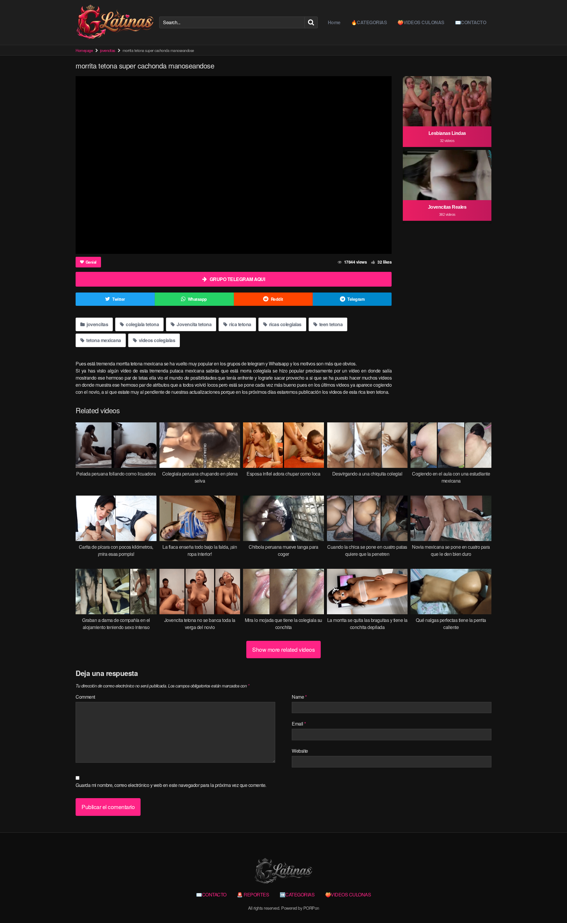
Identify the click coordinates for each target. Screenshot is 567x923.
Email (299, 723)
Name (299, 696)
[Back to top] (550, 904)
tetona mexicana (103, 340)
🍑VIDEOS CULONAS (420, 22)
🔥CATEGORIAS (369, 22)
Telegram (355, 299)
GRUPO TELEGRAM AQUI (237, 279)
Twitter (118, 299)
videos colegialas (156, 340)
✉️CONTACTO (470, 22)
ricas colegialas (285, 324)
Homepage (84, 50)
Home (334, 22)
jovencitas (107, 50)
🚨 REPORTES (253, 894)
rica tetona (239, 324)
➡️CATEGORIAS (297, 894)
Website (300, 750)
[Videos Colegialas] (115, 22)
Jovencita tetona (194, 324)
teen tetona (330, 324)
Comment (85, 696)
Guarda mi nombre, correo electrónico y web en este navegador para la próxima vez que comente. (171, 785)
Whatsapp (197, 299)
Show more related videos (283, 649)
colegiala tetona (142, 324)
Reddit (277, 299)
